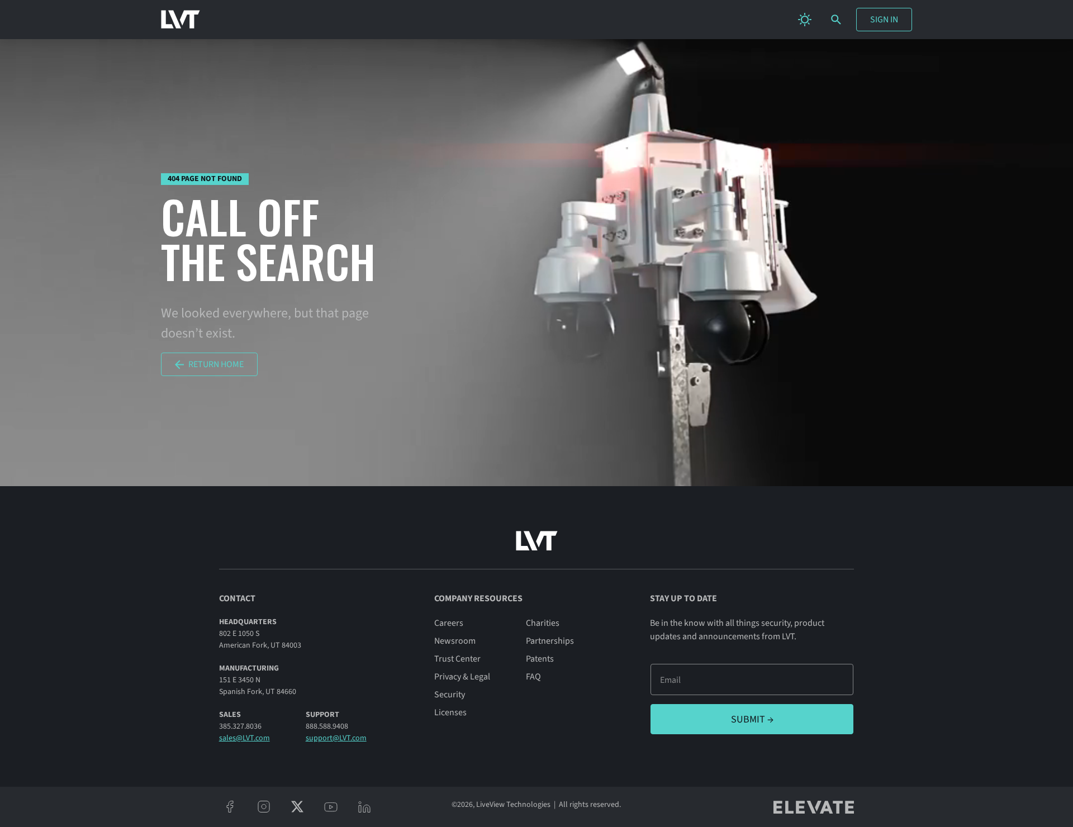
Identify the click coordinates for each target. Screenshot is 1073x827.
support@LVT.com (336, 738)
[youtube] (331, 807)
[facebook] (230, 807)
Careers (448, 623)
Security (449, 694)
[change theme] (805, 19)
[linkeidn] (364, 807)
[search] (836, 19)
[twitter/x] (297, 807)
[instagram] (264, 807)
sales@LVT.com (244, 738)
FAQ (533, 677)
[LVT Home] (180, 19)
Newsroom (455, 641)
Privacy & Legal (462, 677)
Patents (540, 659)
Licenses (450, 712)
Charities (542, 623)
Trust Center (457, 659)
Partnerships (550, 641)
